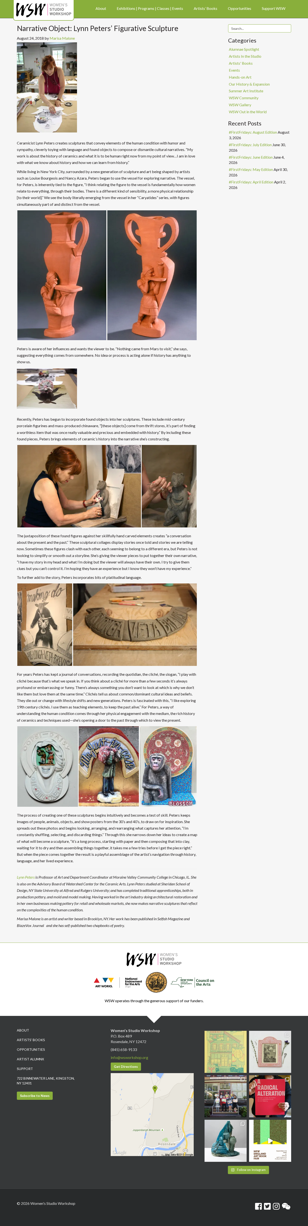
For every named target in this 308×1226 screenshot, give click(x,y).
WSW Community (243, 97)
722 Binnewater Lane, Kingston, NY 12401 (46, 1080)
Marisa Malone (62, 38)
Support (25, 1069)
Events (234, 70)
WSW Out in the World (248, 111)
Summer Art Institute (246, 90)
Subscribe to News (35, 1096)
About (23, 1030)
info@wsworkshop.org (129, 1057)
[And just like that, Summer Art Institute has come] (226, 1096)
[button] (62, 275)
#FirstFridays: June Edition (251, 157)
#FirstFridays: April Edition (251, 182)
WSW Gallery (240, 104)
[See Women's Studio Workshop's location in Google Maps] (152, 1114)
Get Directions (126, 1066)
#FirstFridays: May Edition (251, 169)
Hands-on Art (240, 77)
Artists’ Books (31, 1040)
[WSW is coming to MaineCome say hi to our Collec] (270, 1141)
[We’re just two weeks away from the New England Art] (270, 1096)
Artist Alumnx (30, 1059)
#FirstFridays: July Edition (250, 144)
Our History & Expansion (249, 84)
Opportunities (31, 1049)
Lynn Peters (26, 877)
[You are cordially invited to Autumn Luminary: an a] (226, 1052)
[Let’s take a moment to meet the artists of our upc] (270, 1052)
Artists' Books (241, 63)
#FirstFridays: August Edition (253, 132)
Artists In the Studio (245, 56)
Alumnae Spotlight (244, 49)
